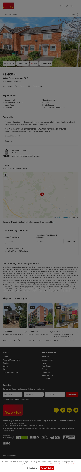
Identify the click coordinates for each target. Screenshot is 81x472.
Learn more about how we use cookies (63, 464)
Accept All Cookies (47, 468)
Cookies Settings (32, 468)
